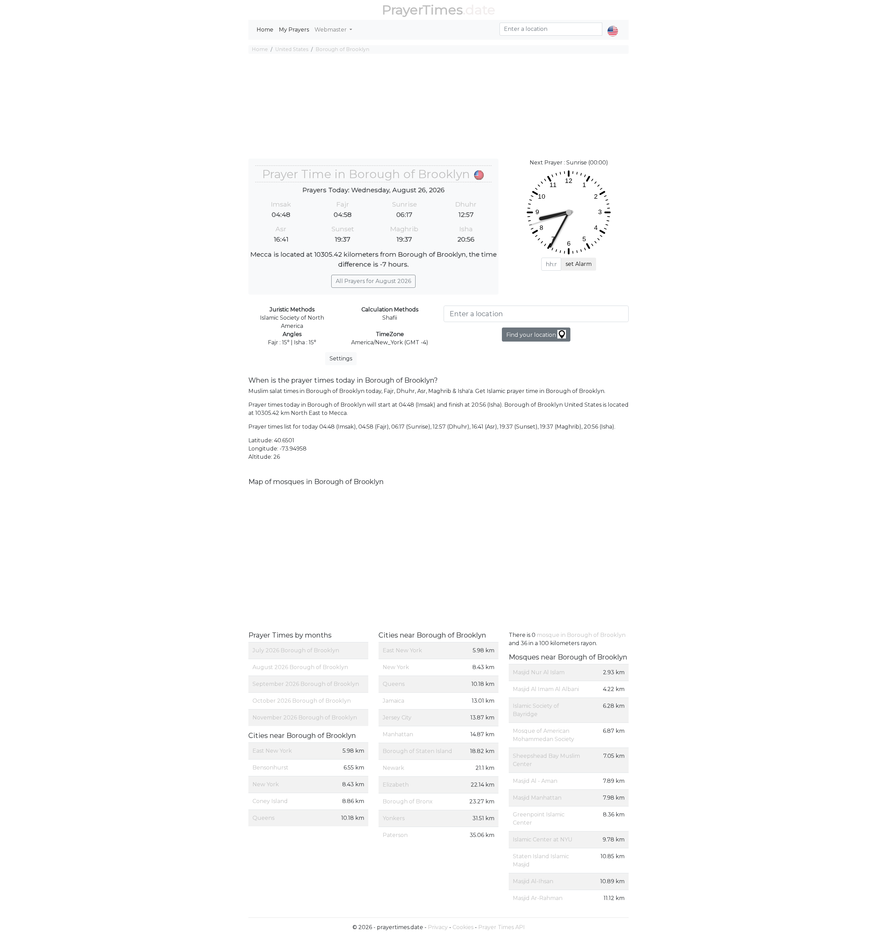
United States (291, 49)
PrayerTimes (422, 10)
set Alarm (579, 264)
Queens (263, 818)
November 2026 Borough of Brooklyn (304, 717)
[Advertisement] (438, 107)
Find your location (531, 335)
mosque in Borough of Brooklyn (581, 635)
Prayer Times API (501, 927)
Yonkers (394, 818)
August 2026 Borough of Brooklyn (300, 667)
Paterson (395, 835)
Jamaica (393, 701)
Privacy (438, 927)
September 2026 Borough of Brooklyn (305, 684)
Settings (341, 358)
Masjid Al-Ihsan (533, 881)
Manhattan (398, 734)
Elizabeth (396, 784)
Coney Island (270, 801)
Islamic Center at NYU (542, 839)
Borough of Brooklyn (342, 49)
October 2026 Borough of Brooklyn (301, 701)
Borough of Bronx (408, 801)
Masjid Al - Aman (535, 781)
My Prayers (294, 29)
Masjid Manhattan (537, 797)
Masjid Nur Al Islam (539, 672)
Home (265, 29)
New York (265, 784)
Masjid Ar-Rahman (538, 898)
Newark (393, 768)
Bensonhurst (270, 767)
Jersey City (397, 717)
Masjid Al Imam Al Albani (546, 689)
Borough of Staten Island (417, 751)
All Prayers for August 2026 (373, 281)
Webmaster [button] (331, 29)
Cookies (463, 927)
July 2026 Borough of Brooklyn (295, 650)
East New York (272, 751)
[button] (612, 25)
